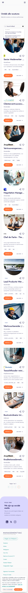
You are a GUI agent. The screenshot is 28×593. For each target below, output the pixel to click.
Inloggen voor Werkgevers (10, 538)
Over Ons (5, 553)
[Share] (20, 56)
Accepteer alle (18, 589)
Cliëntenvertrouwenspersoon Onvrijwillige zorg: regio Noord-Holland (13, 32)
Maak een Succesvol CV (9, 556)
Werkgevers (6, 549)
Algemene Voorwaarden (8, 571)
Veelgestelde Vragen (8, 566)
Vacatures (5, 543)
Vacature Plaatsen (7, 562)
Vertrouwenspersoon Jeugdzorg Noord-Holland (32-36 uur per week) (13, 36)
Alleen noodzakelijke (8, 589)
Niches (5, 546)
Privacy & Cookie (7, 575)
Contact (5, 559)
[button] (23, 56)
